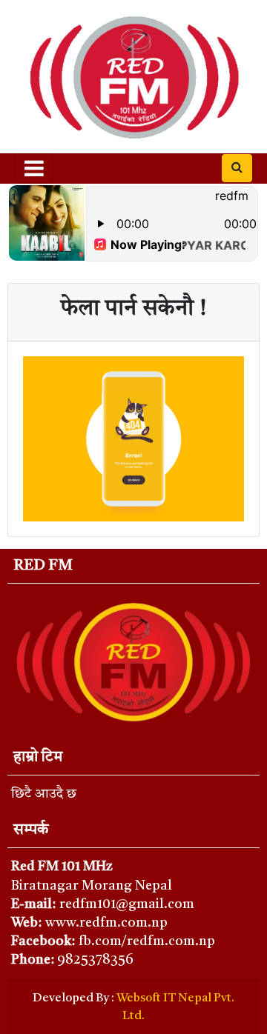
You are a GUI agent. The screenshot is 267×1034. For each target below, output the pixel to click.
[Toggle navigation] (34, 168)
